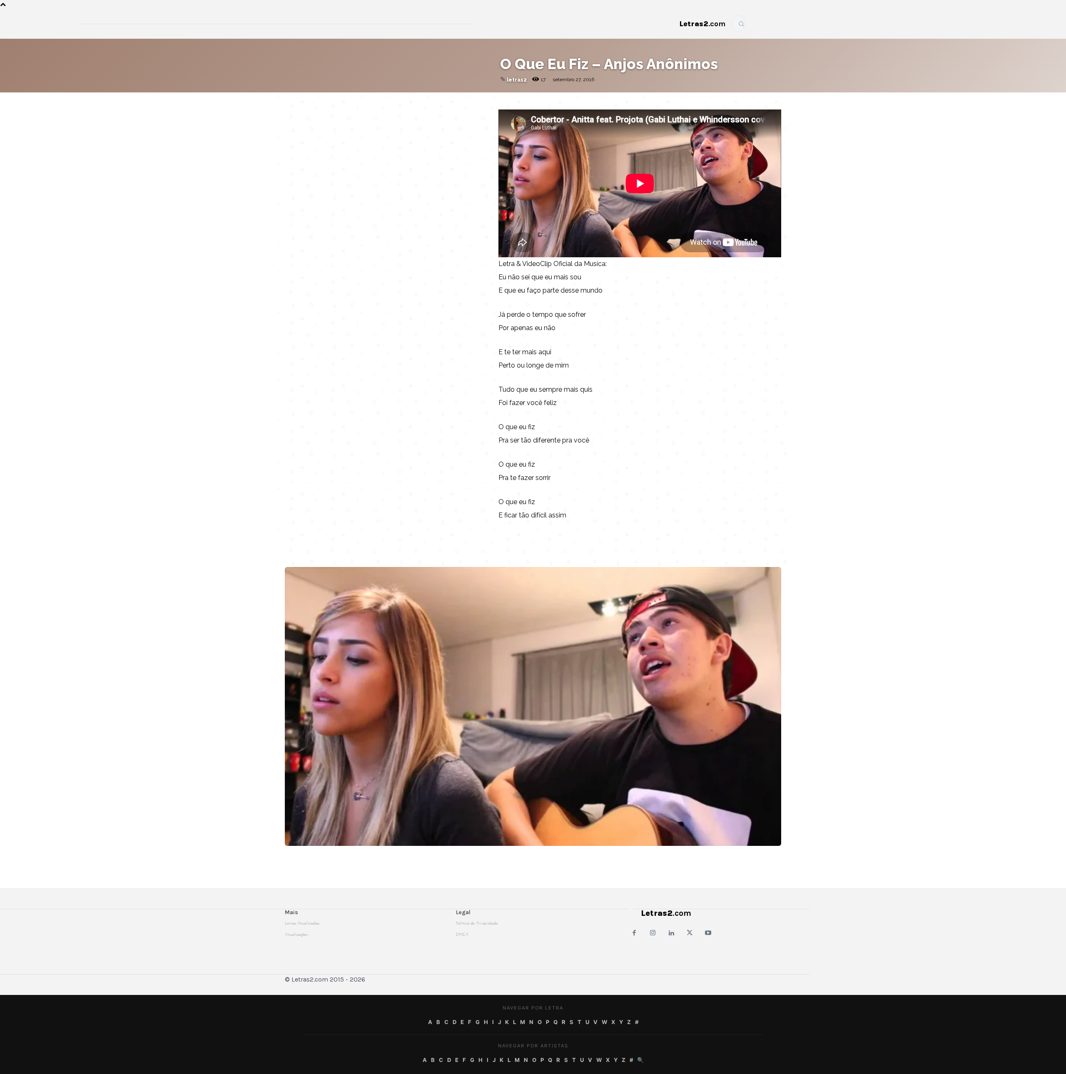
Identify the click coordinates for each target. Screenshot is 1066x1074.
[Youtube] (708, 933)
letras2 (517, 80)
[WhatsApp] (415, 100)
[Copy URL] (357, 100)
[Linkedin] (453, 100)
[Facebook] (396, 100)
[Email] (377, 100)
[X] (434, 100)
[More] (473, 100)
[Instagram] (652, 933)
